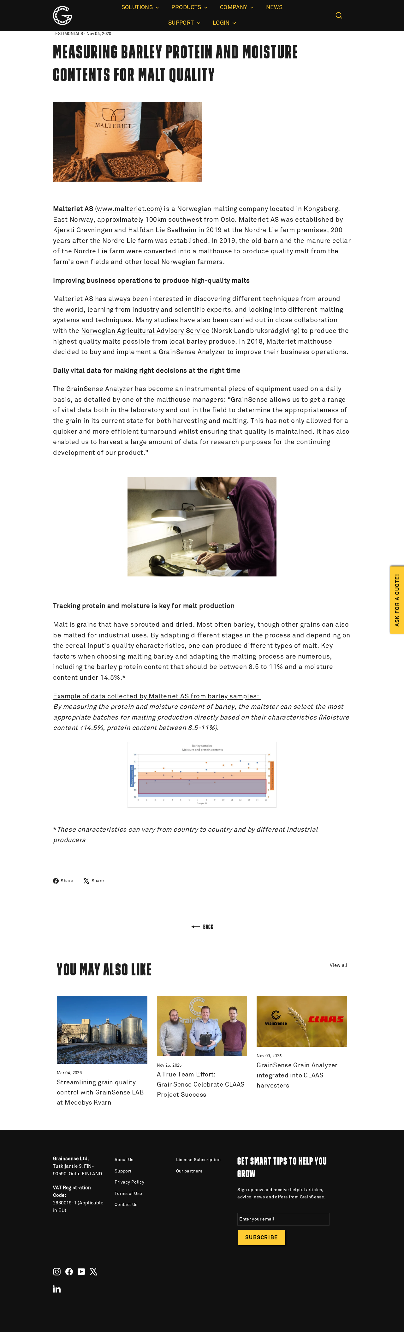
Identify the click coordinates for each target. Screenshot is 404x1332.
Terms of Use (128, 1193)
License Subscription (198, 1160)
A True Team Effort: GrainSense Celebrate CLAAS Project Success (201, 1084)
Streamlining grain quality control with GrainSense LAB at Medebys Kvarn (100, 1092)
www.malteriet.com (128, 209)
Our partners (189, 1171)
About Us (124, 1160)
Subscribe (261, 1237)
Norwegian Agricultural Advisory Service (145, 331)
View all (338, 965)
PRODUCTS (186, 7)
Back (207, 927)
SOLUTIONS (138, 7)
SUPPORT (181, 23)
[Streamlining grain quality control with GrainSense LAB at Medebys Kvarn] (102, 1030)
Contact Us (126, 1204)
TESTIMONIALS (68, 34)
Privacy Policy (129, 1182)
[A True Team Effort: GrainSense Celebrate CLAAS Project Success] (202, 1026)
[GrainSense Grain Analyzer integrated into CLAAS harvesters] (302, 1021)
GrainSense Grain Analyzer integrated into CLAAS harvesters (297, 1075)
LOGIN (222, 23)
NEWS (274, 7)
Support (123, 1171)
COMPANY (234, 7)
